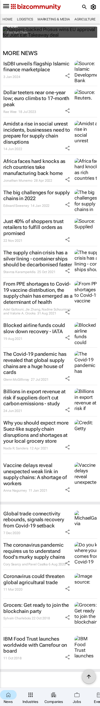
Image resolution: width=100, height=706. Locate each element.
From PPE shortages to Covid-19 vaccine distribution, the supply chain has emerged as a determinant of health (37, 293)
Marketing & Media (54, 19)
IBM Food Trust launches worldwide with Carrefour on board (35, 645)
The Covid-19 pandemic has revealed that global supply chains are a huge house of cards (34, 363)
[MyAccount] (94, 7)
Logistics (25, 19)
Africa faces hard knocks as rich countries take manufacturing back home (34, 167)
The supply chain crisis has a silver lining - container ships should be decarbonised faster (37, 258)
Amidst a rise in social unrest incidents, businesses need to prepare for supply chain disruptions (36, 133)
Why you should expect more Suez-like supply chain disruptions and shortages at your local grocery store (35, 432)
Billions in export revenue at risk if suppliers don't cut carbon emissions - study (34, 397)
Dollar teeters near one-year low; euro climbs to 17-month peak (36, 98)
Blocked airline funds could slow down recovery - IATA (34, 328)
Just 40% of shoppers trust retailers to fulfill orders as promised (33, 227)
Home (7, 19)
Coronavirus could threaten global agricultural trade (33, 579)
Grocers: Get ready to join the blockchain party (36, 608)
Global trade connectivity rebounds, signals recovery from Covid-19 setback (33, 520)
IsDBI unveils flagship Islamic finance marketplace (36, 67)
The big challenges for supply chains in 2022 (36, 195)
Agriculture (85, 19)
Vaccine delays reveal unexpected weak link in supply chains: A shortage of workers (35, 474)
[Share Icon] (67, 76)
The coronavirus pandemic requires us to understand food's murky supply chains (34, 551)
